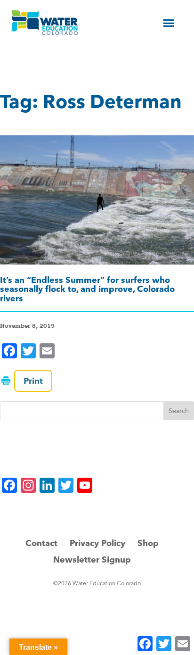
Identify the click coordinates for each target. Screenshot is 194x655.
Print (33, 380)
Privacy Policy (97, 543)
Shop (148, 543)
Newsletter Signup (92, 559)
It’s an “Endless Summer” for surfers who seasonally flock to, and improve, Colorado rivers (87, 289)
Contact (41, 543)
